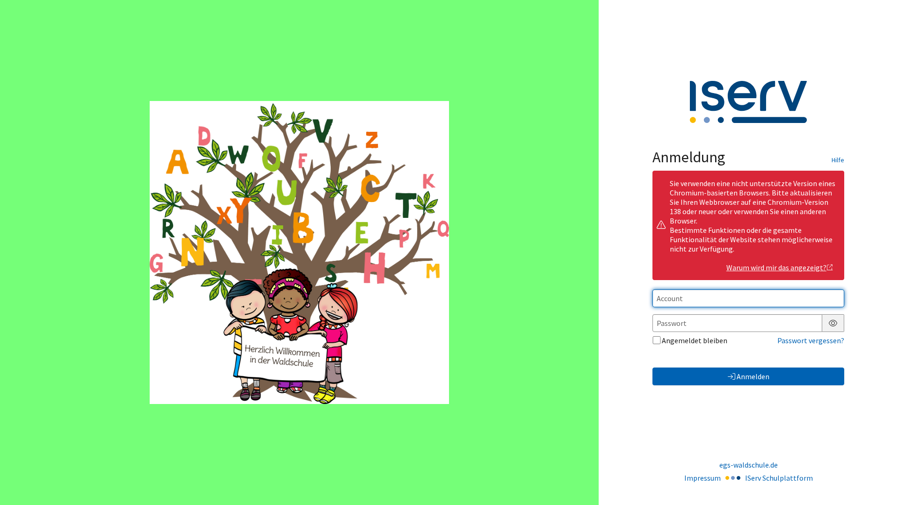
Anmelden (753, 376)
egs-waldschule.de (748, 464)
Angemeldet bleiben (694, 340)
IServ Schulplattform (779, 478)
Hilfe (838, 160)
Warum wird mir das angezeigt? (776, 267)
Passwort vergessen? (810, 340)
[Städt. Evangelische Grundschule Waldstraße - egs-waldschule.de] (299, 252)
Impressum (702, 478)
